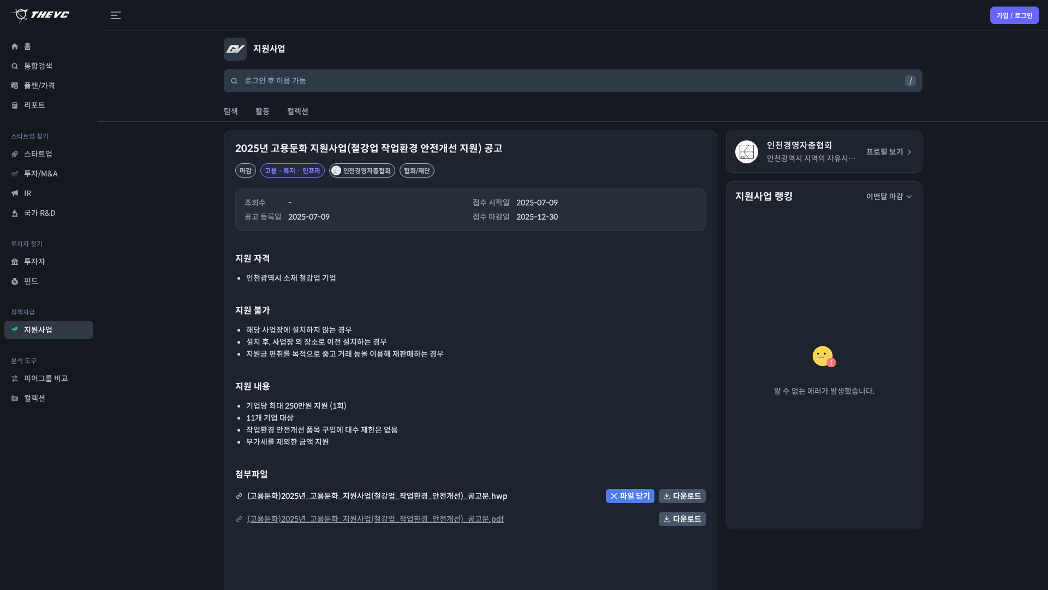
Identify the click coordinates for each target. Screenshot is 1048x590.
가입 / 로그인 (1015, 15)
